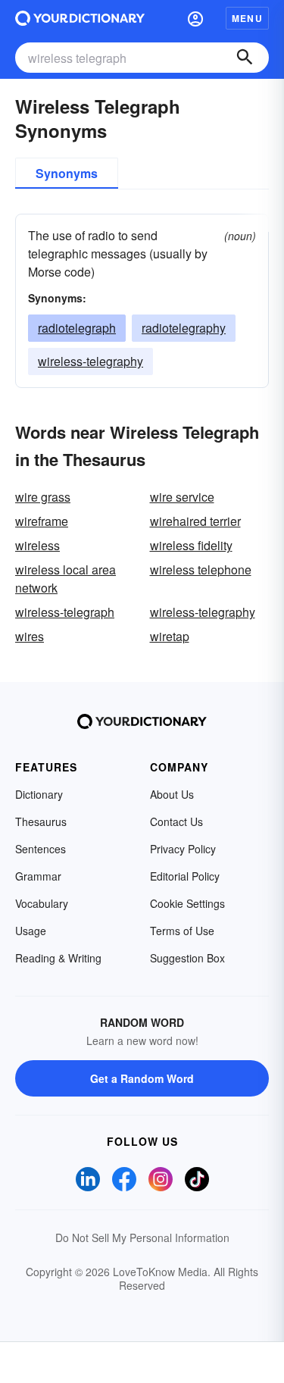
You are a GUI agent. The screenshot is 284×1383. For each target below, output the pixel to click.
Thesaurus (41, 821)
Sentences (40, 848)
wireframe (41, 521)
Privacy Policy (183, 848)
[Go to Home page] (80, 18)
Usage (30, 930)
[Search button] (244, 57)
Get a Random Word (142, 1078)
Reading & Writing (58, 957)
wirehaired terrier (195, 521)
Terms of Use (182, 930)
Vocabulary (41, 903)
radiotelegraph (77, 327)
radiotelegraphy (184, 327)
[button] (195, 18)
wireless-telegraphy (90, 361)
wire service (182, 496)
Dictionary (39, 794)
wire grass (42, 496)
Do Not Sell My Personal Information (142, 1237)
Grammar (38, 876)
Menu (247, 18)
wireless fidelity (191, 545)
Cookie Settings (187, 903)
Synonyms (67, 173)
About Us (172, 794)
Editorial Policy (185, 876)
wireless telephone (200, 569)
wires (29, 636)
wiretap (169, 636)
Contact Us (176, 821)
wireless (37, 545)
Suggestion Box (187, 957)
